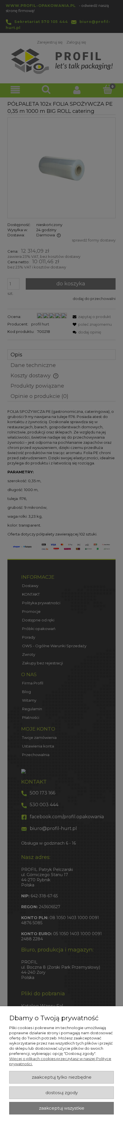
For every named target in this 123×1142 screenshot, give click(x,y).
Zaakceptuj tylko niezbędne (62, 1077)
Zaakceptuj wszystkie (61, 1108)
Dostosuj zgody (61, 1092)
